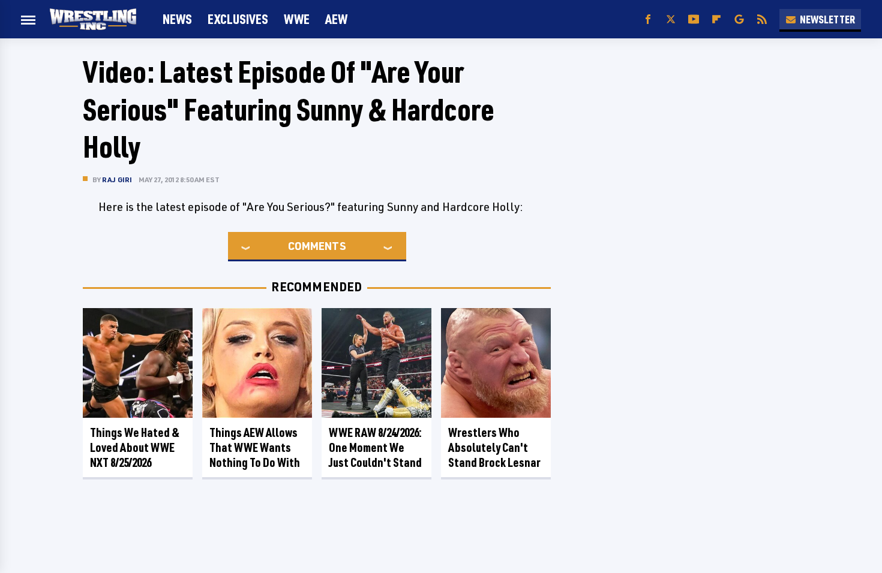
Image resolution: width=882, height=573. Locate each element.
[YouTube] (693, 19)
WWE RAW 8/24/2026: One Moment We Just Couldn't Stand (375, 447)
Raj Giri (117, 179)
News (177, 19)
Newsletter (827, 19)
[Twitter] (670, 19)
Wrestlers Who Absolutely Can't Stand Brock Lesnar (494, 447)
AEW (336, 19)
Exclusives (238, 19)
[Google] (739, 19)
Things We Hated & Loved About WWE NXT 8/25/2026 (134, 447)
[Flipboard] (716, 19)
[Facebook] (648, 19)
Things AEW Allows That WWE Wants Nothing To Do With (254, 447)
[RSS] (762, 19)
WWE (297, 19)
